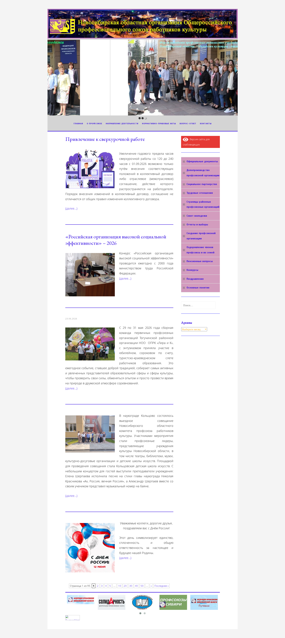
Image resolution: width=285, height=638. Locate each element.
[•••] (143, 77)
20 (125, 585)
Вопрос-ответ (188, 123)
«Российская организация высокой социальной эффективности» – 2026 (115, 239)
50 (142, 585)
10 (119, 585)
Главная (78, 123)
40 (136, 585)
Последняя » (161, 585)
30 (130, 585)
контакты (206, 123)
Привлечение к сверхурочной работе (105, 139)
